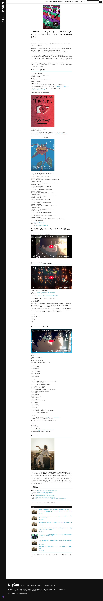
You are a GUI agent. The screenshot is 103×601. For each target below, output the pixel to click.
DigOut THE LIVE (75, 1)
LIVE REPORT (68, 1)
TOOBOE (39, 502)
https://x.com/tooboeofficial (41, 493)
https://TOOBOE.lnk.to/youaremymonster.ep (48, 295)
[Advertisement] (51, 565)
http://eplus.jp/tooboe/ (39, 222)
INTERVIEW (60, 1)
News (38, 40)
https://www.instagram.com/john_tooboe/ (45, 495)
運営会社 (22, 585)
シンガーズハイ (46, 502)
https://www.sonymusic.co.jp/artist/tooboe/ (47, 490)
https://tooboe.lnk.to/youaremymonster (46, 292)
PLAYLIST (83, 1)
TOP (47, 1)
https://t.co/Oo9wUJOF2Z (63, 86)
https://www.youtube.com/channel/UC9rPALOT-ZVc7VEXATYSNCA (50, 498)
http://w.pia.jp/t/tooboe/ (39, 223)
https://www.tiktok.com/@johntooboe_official (45, 497)
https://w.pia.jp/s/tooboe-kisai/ (38, 89)
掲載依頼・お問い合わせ (50, 585)
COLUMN (55, 1)
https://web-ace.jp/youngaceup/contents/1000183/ (42, 430)
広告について (40, 585)
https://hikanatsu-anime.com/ (53, 417)
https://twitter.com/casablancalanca (45, 492)
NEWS (50, 1)
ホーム (32, 554)
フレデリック (52, 502)
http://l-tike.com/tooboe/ (42, 225)
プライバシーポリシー (31, 585)
